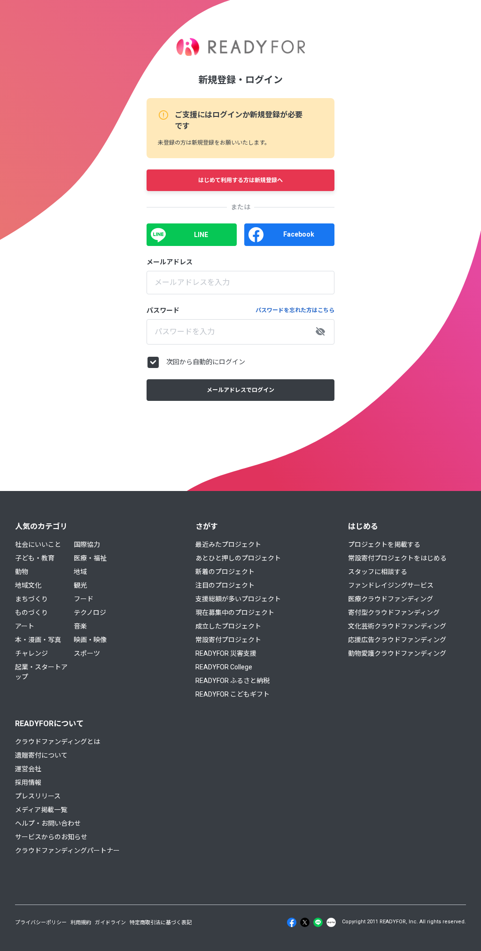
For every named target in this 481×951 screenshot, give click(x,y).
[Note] (331, 922)
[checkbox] (153, 362)
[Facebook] (291, 922)
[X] (305, 922)
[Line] (318, 922)
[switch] (320, 331)
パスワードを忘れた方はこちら (295, 310)
